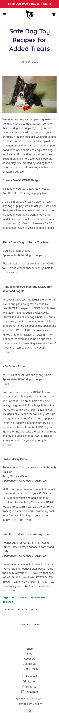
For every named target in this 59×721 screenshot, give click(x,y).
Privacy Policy (29, 668)
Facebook (31, 676)
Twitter (31, 681)
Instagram (31, 691)
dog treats (20, 597)
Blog (29, 653)
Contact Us (29, 663)
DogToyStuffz (35, 699)
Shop (29, 648)
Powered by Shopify (29, 703)
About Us (29, 658)
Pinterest (31, 686)
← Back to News (29, 624)
